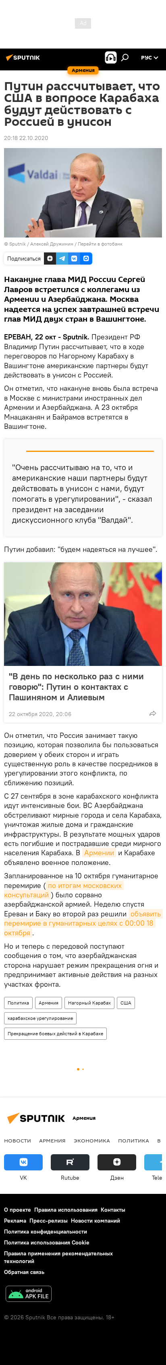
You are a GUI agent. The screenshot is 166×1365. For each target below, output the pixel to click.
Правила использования (66, 1209)
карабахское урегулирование (40, 1018)
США (125, 1003)
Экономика (92, 1140)
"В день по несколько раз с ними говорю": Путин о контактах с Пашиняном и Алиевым (76, 686)
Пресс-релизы (48, 1220)
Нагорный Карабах (89, 1003)
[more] (153, 713)
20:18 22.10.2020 (26, 138)
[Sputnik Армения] (24, 60)
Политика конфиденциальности (45, 1231)
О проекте (17, 1209)
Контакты (113, 1209)
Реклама (15, 1220)
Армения (48, 1003)
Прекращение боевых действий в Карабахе (55, 1033)
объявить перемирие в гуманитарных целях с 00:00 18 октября (83, 923)
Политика (18, 1003)
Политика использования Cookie (46, 1242)
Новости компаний (95, 1220)
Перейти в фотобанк (100, 244)
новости (17, 1140)
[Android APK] (28, 1295)
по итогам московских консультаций (64, 890)
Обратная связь (24, 1272)
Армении (99, 852)
